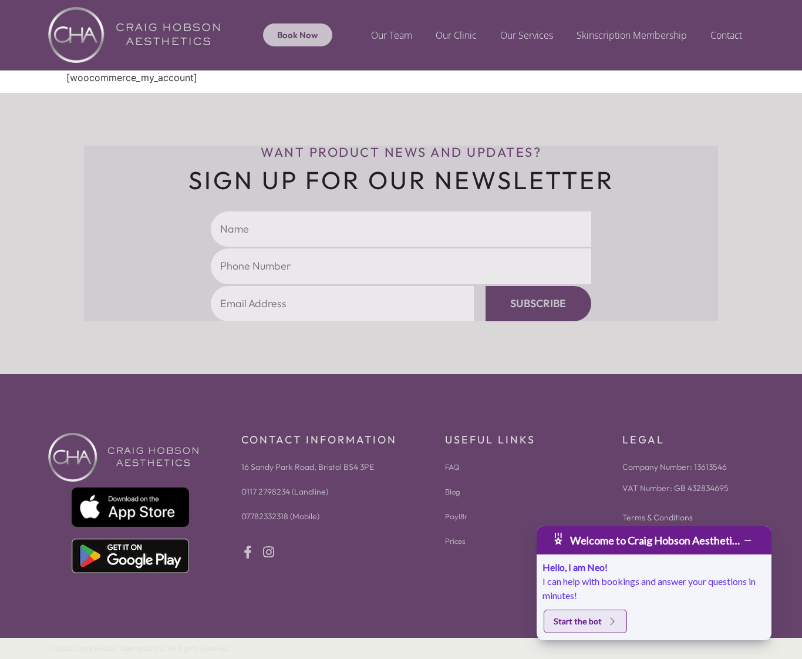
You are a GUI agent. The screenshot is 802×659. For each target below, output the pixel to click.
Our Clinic (456, 35)
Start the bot (578, 621)
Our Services (526, 35)
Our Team (391, 35)
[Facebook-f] (247, 552)
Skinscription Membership (632, 35)
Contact (726, 35)
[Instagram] (268, 552)
